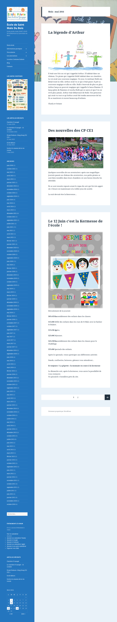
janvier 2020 (11, 271)
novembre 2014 (12, 412)
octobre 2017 (11, 326)
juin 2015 (10, 391)
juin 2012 (10, 470)
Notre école (10, 45)
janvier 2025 (11, 182)
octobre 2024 (11, 193)
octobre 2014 (11, 415)
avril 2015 (10, 398)
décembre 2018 (12, 302)
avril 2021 (10, 234)
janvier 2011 (11, 497)
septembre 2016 (12, 354)
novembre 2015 (12, 381)
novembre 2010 (12, 501)
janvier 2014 (11, 429)
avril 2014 (10, 426)
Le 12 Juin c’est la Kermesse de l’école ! (75, 223)
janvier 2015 (11, 405)
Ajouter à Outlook (13, 542)
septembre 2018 (12, 309)
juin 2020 (10, 261)
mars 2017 (10, 343)
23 (8, 608)
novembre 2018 (12, 306)
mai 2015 (10, 395)
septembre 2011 (12, 487)
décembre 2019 (12, 275)
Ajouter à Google (12, 540)
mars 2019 (10, 292)
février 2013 (11, 456)
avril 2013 (10, 450)
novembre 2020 (12, 251)
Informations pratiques (14, 49)
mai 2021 (10, 230)
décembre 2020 (12, 248)
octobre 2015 (11, 384)
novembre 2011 (12, 480)
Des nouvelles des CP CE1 (70, 130)
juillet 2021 (10, 224)
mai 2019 (10, 289)
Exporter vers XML (13, 548)
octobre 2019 (11, 282)
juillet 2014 (10, 419)
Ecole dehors (11, 143)
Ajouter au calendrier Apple (16, 544)
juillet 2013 (10, 439)
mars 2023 (10, 210)
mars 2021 (10, 237)
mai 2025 (10, 172)
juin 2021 (10, 227)
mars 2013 (10, 453)
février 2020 (11, 268)
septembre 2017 (12, 330)
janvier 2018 (11, 319)
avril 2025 (10, 176)
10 (11, 603)
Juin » (23, 614)
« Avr (11, 614)
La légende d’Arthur (66, 32)
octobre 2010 (11, 504)
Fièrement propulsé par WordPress (59, 411)
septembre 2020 (12, 258)
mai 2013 (10, 446)
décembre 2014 (12, 408)
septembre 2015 (12, 388)
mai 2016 (10, 361)
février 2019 (11, 295)
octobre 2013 (11, 436)
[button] (9, 536)
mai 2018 (10, 313)
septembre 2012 (12, 467)
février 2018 (11, 316)
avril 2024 (10, 206)
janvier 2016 (11, 374)
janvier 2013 (11, 460)
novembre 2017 (12, 323)
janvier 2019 (11, 299)
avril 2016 (10, 364)
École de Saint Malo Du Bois (15, 26)
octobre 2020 (11, 254)
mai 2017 (10, 337)
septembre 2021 (12, 220)
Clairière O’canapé (13, 122)
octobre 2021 (11, 217)
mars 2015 (10, 402)
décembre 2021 (12, 213)
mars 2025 (10, 179)
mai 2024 (10, 203)
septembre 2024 (12, 196)
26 (17, 608)
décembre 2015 (12, 378)
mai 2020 (10, 265)
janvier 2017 (11, 347)
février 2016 (11, 371)
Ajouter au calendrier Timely (16, 538)
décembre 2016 (12, 350)
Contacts (9, 66)
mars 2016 (10, 367)
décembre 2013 (12, 432)
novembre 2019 (12, 278)
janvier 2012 (11, 477)
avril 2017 (10, 340)
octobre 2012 (11, 463)
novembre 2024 (12, 189)
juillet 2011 (10, 491)
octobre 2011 (11, 484)
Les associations (12, 56)
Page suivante (107, 397)
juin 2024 (10, 200)
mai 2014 (10, 422)
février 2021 (11, 241)
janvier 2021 (11, 244)
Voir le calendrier (12, 534)
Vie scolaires (11, 52)
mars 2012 (10, 474)
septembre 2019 (12, 285)
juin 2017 (10, 333)
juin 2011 (10, 494)
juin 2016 (10, 357)
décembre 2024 (12, 186)
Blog (8, 63)
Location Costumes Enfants (15, 59)
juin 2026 (10, 165)
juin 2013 (10, 443)
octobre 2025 (11, 169)
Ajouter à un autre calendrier (16, 546)
